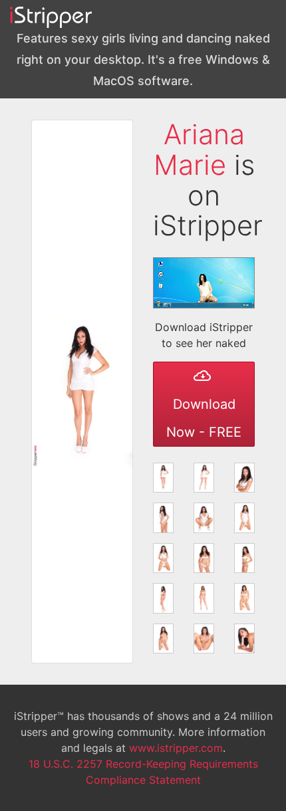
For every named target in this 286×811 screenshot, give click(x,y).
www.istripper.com (176, 747)
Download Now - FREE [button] (203, 418)
